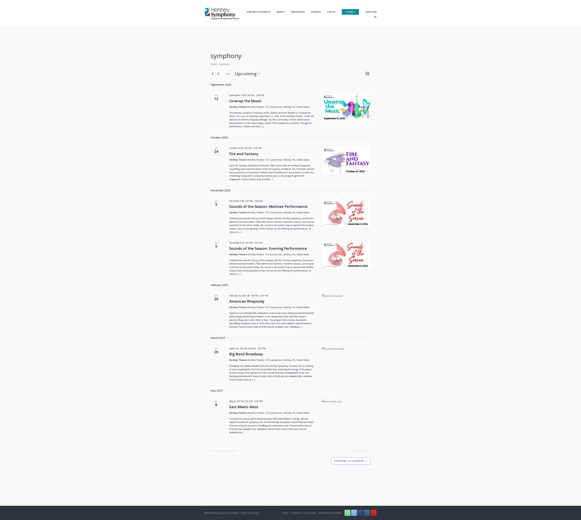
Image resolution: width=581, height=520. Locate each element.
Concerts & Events (258, 12)
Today (227, 73)
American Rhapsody (246, 301)
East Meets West (243, 406)
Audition (371, 12)
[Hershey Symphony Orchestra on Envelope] (354, 513)
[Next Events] (218, 74)
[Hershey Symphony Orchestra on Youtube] (374, 513)
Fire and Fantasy (243, 153)
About (281, 12)
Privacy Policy (310, 513)
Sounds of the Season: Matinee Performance (268, 206)
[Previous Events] (212, 74)
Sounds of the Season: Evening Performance (268, 248)
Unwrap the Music (245, 100)
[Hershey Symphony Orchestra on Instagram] (367, 513)
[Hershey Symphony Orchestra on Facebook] (360, 513)
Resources (298, 12)
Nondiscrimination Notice (330, 513)
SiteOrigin (254, 513)
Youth (331, 12)
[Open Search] (375, 17)
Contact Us (296, 513)
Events (214, 64)
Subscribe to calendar (349, 460)
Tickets (350, 12)
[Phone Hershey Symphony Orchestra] (347, 513)
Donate (316, 12)
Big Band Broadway (246, 353)
